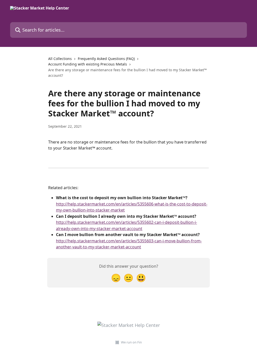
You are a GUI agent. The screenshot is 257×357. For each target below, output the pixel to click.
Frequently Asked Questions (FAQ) (106, 58)
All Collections (60, 58)
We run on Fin (131, 342)
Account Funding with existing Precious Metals (87, 64)
